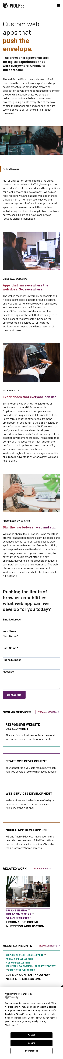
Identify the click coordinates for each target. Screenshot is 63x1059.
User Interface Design (18, 914)
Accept (31, 1035)
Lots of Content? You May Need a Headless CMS (28, 977)
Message (9, 671)
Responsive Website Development (23, 726)
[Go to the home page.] (13, 5)
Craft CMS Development (26, 761)
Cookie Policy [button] (34, 1018)
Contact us (14, 694)
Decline (31, 1043)
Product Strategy (16, 910)
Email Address (12, 619)
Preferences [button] (11, 1025)
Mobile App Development (27, 830)
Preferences (31, 1051)
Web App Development (18, 918)
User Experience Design (19, 966)
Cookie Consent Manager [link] (17, 994)
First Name (10, 636)
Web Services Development (29, 793)
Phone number (12, 659)
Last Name (10, 647)
